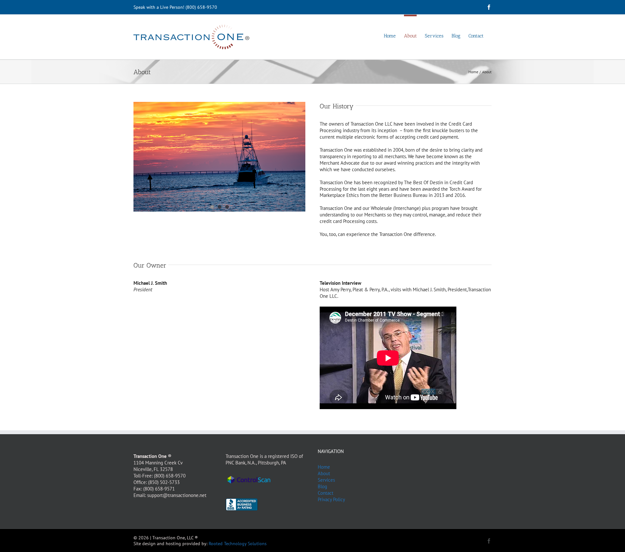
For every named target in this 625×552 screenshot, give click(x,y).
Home (324, 467)
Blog (322, 486)
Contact (325, 493)
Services (326, 480)
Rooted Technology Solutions (238, 543)
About (324, 473)
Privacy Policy (331, 499)
